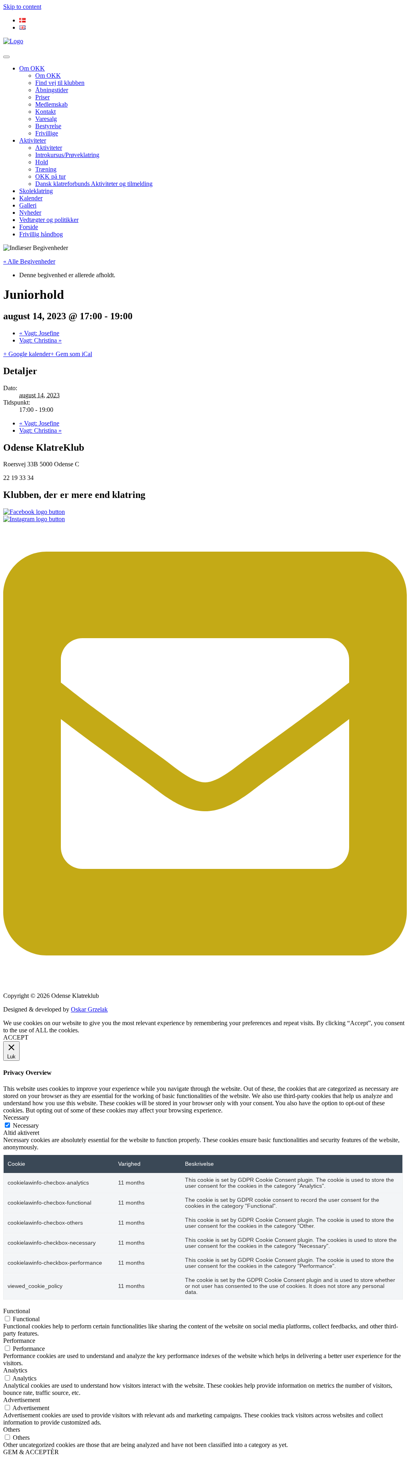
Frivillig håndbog (41, 234)
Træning (45, 169)
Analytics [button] (15, 1370)
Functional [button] (16, 1311)
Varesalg (46, 118)
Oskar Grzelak (89, 1009)
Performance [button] (19, 1340)
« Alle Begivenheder (29, 261)
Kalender (30, 198)
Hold (41, 162)
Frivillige (46, 133)
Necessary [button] (16, 1117)
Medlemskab (51, 104)
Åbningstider (51, 90)
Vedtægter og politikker (48, 219)
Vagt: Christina (40, 340)
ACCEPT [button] (15, 1037)
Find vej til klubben (59, 82)
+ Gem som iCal (71, 354)
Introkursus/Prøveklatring (67, 154)
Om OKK (32, 68)
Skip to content (22, 6)
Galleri (27, 205)
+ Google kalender (26, 354)
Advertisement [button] (21, 1400)
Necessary (26, 1125)
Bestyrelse (48, 126)
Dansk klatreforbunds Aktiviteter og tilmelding (94, 183)
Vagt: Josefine (39, 333)
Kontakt (45, 111)
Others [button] (11, 1429)
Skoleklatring (36, 190)
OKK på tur (50, 176)
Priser (42, 97)
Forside (28, 227)
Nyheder (30, 212)
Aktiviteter (32, 140)
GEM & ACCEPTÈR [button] (31, 1452)
